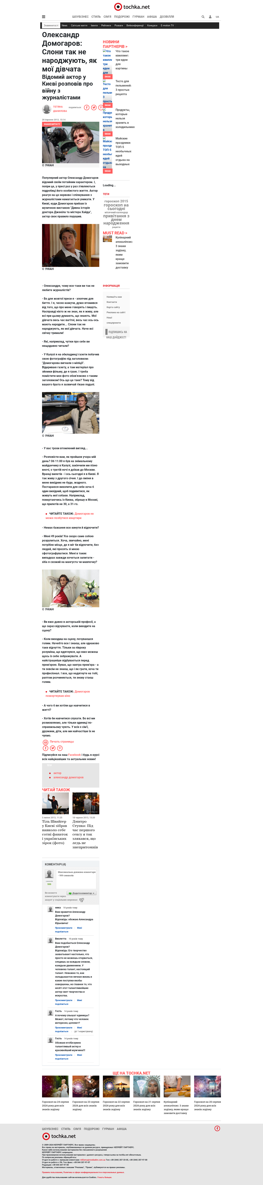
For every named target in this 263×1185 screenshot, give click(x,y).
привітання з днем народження (116, 219)
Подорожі (122, 16)
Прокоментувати (63, 928)
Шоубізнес (80, 16)
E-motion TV (167, 25)
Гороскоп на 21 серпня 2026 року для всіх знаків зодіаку (146, 1105)
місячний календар (116, 212)
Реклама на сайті (116, 312)
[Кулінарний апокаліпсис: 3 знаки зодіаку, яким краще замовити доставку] (107, 238)
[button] (210, 17)
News (64, 25)
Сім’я (107, 16)
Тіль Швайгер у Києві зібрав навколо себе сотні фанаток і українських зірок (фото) (55, 832)
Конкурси (152, 25)
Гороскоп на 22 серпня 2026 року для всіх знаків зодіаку (116, 1105)
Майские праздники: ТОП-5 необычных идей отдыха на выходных (123, 151)
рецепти (116, 227)
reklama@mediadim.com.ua (92, 1160)
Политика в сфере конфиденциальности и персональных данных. (94, 1172)
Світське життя (79, 25)
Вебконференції (135, 25)
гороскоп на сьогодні (116, 206)
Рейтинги (106, 25)
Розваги (119, 25)
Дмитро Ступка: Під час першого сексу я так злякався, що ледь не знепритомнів (85, 834)
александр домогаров (68, 777)
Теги (106, 194)
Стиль (96, 16)
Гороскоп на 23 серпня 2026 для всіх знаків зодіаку (85, 1105)
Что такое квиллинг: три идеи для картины (122, 60)
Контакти (112, 302)
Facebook (74, 755)
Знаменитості (51, 25)
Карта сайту (113, 307)
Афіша (152, 16)
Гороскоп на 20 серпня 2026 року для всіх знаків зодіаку (207, 1105)
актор (57, 773)
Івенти (94, 25)
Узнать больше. (104, 1177)
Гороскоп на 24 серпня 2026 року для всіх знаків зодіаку (55, 1105)
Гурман (138, 16)
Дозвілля (167, 16)
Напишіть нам (114, 296)
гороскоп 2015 (116, 201)
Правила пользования (52, 1172)
